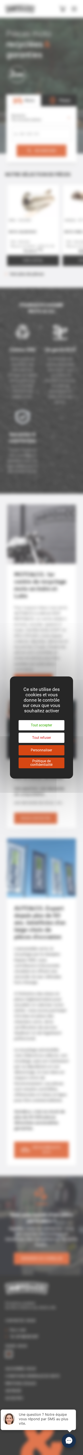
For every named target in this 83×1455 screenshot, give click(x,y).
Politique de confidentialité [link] (41, 763)
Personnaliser (41, 750)
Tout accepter (41, 725)
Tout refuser (41, 738)
